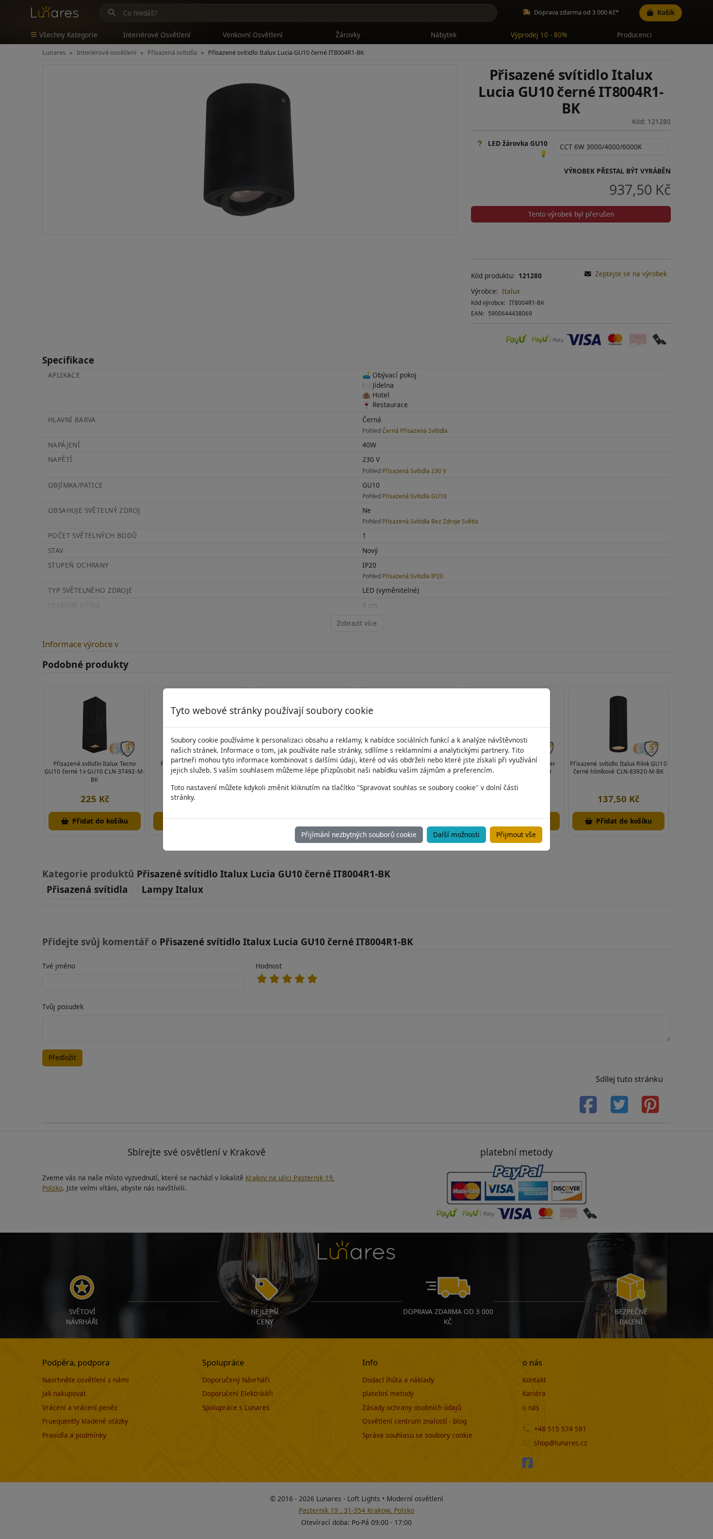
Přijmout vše (516, 834)
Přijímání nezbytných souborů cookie (359, 834)
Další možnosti (456, 834)
